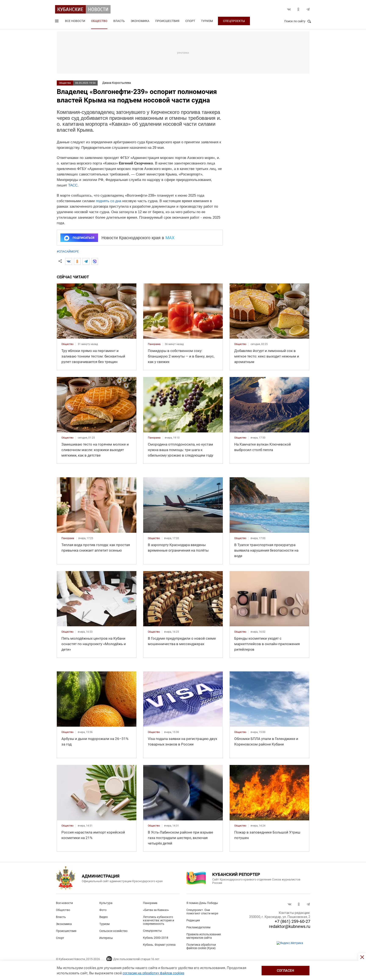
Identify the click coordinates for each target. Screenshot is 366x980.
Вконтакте (289, 9)
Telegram (308, 9)
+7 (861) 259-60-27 (292, 921)
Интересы (106, 938)
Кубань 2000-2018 (155, 937)
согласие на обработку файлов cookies (153, 973)
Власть (119, 21)
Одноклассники (298, 9)
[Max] (94, 261)
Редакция (193, 920)
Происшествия (167, 21)
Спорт (190, 21)
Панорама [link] (154, 344)
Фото (103, 910)
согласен (285, 971)
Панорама (150, 903)
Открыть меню (57, 22)
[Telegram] (86, 261)
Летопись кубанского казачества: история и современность (158, 920)
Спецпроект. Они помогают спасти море (202, 911)
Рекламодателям (198, 927)
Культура (105, 903)
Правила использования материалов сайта (203, 936)
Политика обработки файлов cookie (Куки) (201, 946)
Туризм (207, 21)
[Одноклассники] (77, 261)
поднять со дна (108, 201)
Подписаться (83, 237)
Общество (99, 21)
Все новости (75, 21)
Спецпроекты (234, 21)
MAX (170, 237)
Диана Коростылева (116, 82)
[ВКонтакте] (68, 261)
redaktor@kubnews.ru (289, 926)
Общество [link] (67, 344)
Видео (103, 917)
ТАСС (73, 185)
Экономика (140, 21)
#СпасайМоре (68, 251)
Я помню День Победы (202, 903)
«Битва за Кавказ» (156, 910)
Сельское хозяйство (113, 931)
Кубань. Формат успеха (159, 944)
